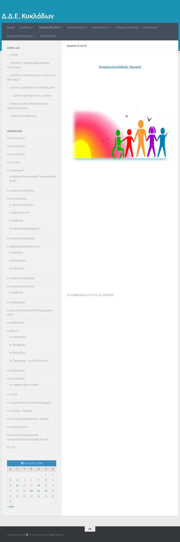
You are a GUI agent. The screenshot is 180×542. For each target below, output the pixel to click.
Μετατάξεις (19, 352)
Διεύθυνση (25, 27)
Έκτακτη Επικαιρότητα (22, 238)
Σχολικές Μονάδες (49, 27)
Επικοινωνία (150, 27)
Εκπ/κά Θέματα (76, 27)
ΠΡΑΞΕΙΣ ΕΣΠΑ (48, 36)
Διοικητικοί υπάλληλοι (22, 190)
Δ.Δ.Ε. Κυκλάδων (28, 15)
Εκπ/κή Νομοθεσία (23, 204)
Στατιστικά (18, 268)
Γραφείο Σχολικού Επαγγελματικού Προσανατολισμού (27, 106)
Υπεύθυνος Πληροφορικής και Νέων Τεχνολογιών (28, 65)
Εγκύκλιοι (18, 252)
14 (38, 485)
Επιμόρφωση (17, 302)
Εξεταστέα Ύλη (21, 212)
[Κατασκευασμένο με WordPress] (27, 535)
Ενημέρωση (19, 260)
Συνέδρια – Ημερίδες (21, 410)
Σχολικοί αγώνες (19, 427)
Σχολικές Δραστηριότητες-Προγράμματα (32, 87)
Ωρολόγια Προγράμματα (26, 228)
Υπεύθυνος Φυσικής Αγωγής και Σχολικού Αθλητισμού (31, 77)
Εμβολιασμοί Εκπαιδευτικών (25, 246)
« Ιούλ (10, 506)
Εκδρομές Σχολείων (127, 27)
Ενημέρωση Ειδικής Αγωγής (120, 67)
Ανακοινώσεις (17, 138)
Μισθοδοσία (16, 322)
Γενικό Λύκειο (17, 154)
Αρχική (10, 27)
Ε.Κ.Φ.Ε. (14, 54)
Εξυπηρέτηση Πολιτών (19, 36)
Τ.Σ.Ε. (13, 447)
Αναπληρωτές (100, 27)
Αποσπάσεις (19, 337)
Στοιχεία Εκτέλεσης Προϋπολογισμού (30, 402)
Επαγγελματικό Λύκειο (22, 286)
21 (38, 490)
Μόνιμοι (14, 330)
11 (17, 485)
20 (31, 490)
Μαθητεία (18, 220)
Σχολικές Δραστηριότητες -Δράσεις (32, 95)
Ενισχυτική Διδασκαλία (22, 278)
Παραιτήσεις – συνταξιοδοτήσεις (31, 360)
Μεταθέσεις (19, 344)
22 (45, 490)
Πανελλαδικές (17, 378)
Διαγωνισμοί (17, 170)
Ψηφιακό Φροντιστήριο (26, 384)
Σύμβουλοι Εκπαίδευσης (23, 116)
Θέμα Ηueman (56, 534)
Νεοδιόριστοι (17, 370)
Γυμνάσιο (15, 162)
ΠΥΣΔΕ (13, 394)
